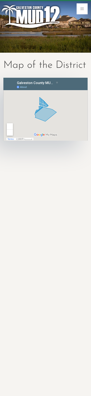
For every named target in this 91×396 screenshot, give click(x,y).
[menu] (82, 8)
